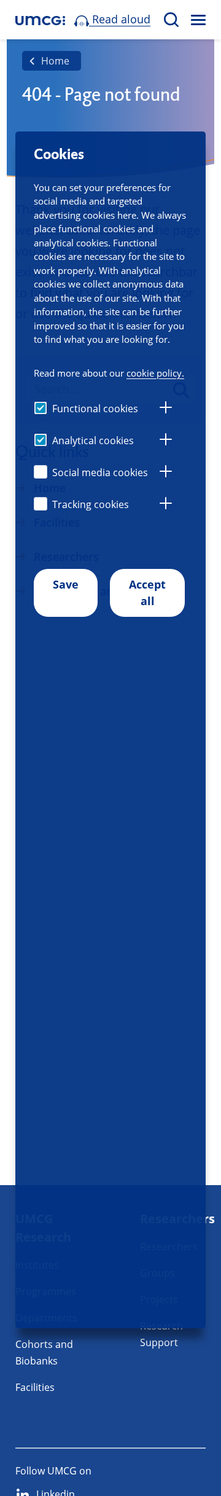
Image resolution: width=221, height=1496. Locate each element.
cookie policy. (155, 373)
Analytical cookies (93, 440)
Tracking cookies (90, 504)
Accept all (147, 592)
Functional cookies (95, 408)
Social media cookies (100, 472)
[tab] (165, 409)
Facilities (35, 1387)
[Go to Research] (40, 20)
